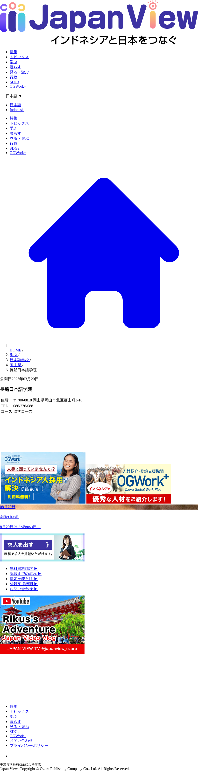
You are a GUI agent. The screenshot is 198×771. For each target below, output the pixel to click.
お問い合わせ (24, 589)
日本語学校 (20, 360)
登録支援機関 (24, 584)
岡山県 (16, 365)
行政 (13, 77)
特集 (13, 52)
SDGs (14, 82)
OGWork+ (18, 86)
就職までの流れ (26, 574)
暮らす (15, 67)
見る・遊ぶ (19, 72)
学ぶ (13, 62)
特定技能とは (24, 579)
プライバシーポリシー (29, 745)
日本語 (15, 105)
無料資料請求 (24, 569)
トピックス (19, 57)
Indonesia (17, 110)
